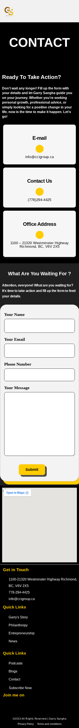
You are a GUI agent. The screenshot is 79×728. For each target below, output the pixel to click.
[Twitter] (48, 11)
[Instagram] (57, 11)
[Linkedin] (31, 706)
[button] (73, 11)
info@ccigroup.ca (39, 157)
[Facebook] (38, 11)
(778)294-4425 (39, 200)
